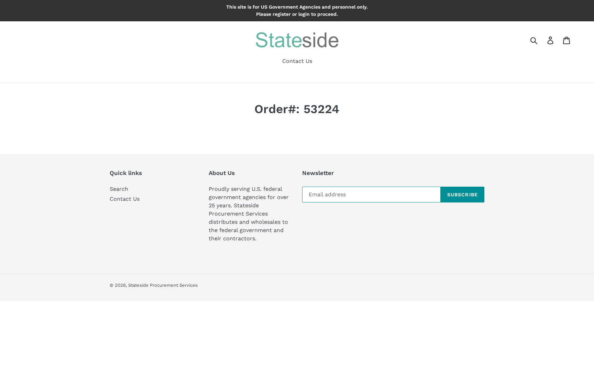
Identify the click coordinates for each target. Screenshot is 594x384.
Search (119, 189)
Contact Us (125, 199)
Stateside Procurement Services (163, 285)
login (304, 14)
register (282, 14)
